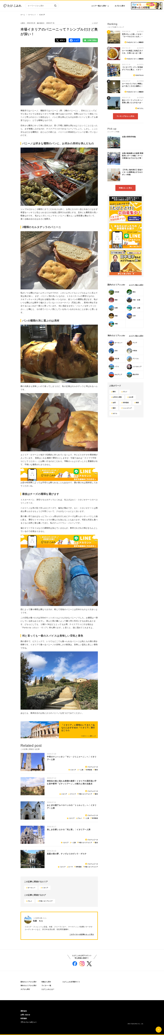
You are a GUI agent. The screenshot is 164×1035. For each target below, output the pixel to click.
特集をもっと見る (125, 188)
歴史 (96, 842)
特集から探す (46, 982)
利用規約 (24, 1018)
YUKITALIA (139, 75)
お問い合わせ (25, 1015)
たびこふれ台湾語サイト (71, 982)
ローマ (70, 867)
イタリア (42, 15)
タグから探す (120, 6)
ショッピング (127, 408)
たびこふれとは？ (48, 989)
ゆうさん (140, 108)
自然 (114, 402)
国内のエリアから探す (29, 982)
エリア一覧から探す (98, 6)
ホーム (23, 15)
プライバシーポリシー (29, 1022)
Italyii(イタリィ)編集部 (135, 42)
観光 (96, 770)
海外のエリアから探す (29, 985)
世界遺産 (89, 770)
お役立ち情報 (117, 397)
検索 (55, 5)
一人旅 (81, 770)
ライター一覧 (46, 985)
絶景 (137, 402)
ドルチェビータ (92, 767)
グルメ (79, 818)
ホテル (115, 413)
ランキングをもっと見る (125, 116)
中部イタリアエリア (85, 794)
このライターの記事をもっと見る (82, 934)
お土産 (131, 397)
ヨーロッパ (32, 15)
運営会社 (24, 1011)
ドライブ (73, 794)
